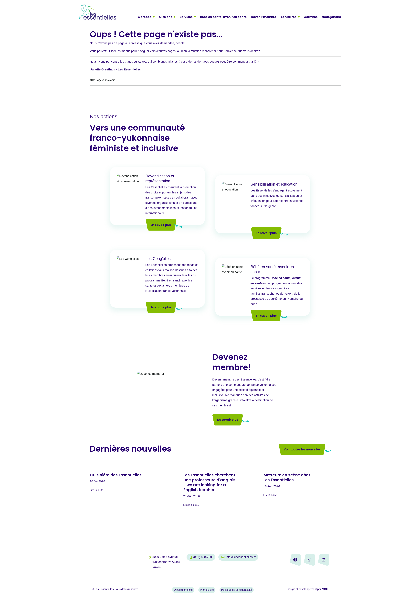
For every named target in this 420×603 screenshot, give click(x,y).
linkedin (323, 560)
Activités (310, 17)
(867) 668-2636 (203, 557)
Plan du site (207, 589)
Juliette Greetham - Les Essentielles (115, 69)
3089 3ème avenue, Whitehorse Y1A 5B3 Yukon (166, 562)
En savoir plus (161, 225)
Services (186, 17)
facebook (295, 560)
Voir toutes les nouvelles (302, 449)
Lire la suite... (97, 490)
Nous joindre (331, 17)
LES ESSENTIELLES (97, 12)
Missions (165, 17)
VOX (325, 589)
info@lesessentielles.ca (241, 557)
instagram (309, 560)
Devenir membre (263, 17)
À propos (144, 17)
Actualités (288, 17)
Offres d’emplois (183, 589)
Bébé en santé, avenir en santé (223, 17)
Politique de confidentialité (236, 589)
